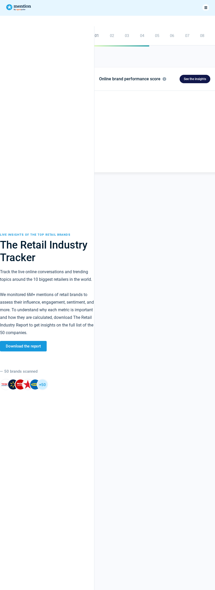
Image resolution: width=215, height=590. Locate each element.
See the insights (195, 79)
